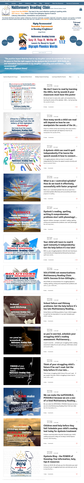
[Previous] (9, 64)
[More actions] (77, 85)
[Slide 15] (45, 70)
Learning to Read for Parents (59, 77)
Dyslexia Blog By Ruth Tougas (10, 77)
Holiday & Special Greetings (42, 77)
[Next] (75, 64)
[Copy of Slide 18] (48, 70)
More (70, 77)
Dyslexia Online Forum (26, 77)
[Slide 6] (41, 70)
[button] (80, 9)
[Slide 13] (42, 70)
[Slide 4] (38, 70)
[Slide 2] (35, 70)
